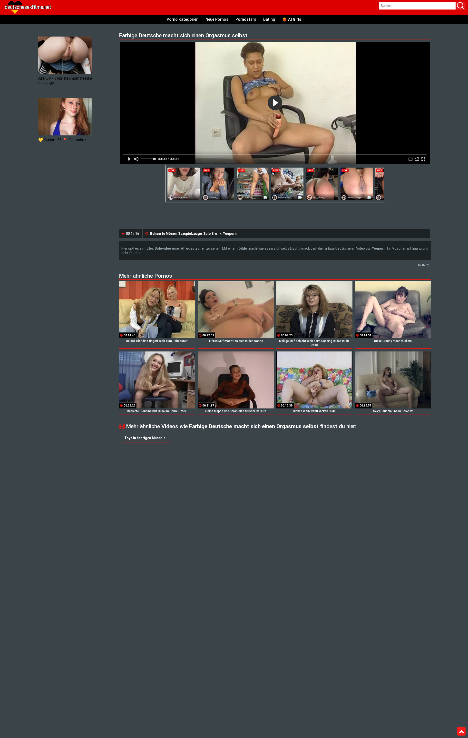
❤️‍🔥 (291, 19)
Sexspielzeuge (190, 234)
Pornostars (245, 19)
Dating (269, 19)
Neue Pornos (216, 19)
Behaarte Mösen (163, 234)
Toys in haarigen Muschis (145, 438)
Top (461, 731)
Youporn (230, 234)
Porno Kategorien (182, 19)
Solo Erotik (212, 234)
